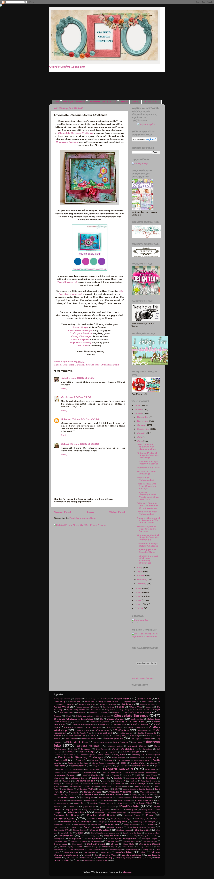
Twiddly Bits (105, 852)
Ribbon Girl (111, 824)
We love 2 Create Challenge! (146, 472)
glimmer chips (123, 766)
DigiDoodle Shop (101, 742)
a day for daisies (62, 699)
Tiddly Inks (147, 849)
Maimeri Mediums (119, 791)
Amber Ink (89, 702)
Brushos (81, 712)
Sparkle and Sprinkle (132, 833)
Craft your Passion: (81, 333)
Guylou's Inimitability (111, 772)
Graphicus (58, 772)
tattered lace (127, 847)
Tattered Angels (109, 847)
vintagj (88, 855)
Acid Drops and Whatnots (98, 699)
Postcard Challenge (117, 813)
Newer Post (62, 512)
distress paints (115, 746)
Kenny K (57, 784)
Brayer (156, 709)
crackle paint (120, 724)
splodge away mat (90, 836)
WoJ (78, 861)
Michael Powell (123, 798)
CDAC (68, 716)
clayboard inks (137, 719)
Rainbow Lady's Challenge (76, 821)
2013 (138, 592)
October (142, 425)
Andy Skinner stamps (108, 701)
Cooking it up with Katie (130, 721)
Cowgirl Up (103, 724)
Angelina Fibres (131, 702)
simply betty (66, 833)
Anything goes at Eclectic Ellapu (146, 550)
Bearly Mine (136, 707)
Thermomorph (132, 849)
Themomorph (116, 849)
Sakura (152, 824)
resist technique (80, 824)
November (143, 421)
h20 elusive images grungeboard (141, 772)
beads (120, 707)
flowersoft (81, 760)
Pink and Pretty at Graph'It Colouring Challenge (148, 455)
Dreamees (86, 749)
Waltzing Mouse (110, 855)
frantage (108, 760)
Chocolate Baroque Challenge (75, 133)
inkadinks (118, 778)
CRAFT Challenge (72, 727)
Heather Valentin (112, 775)
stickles (114, 844)
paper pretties (73, 810)
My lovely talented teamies (74, 102)
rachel (64, 378)
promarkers (64, 818)
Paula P (117, 810)
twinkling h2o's (123, 852)
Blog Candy (124, 710)
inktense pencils (134, 778)
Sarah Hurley (91, 827)
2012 (138, 596)
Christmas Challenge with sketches (73, 719)
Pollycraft (99, 813)
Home (56, 102)
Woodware (88, 861)
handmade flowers (64, 775)
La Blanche (118, 784)
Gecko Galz (137, 763)
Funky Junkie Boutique (78, 763)
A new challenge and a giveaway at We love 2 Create (148, 520)
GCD (123, 763)
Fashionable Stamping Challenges (80, 757)
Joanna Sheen (85, 780)
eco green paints (109, 752)
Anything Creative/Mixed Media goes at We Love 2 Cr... (148, 496)
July (140, 437)
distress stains (137, 746)
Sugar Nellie (128, 844)
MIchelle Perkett (143, 797)
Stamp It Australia (148, 836)
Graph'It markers (110, 365)
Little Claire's (67, 789)
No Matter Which (144, 803)
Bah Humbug (108, 707)
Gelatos (153, 763)
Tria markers (89, 852)
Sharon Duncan (79, 830)
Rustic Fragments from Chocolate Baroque (146, 486)
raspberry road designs (144, 822)
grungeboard (73, 772)
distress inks (92, 365)
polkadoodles (75, 812)
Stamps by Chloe (131, 841)
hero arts (127, 775)
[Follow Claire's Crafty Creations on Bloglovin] (144, 141)
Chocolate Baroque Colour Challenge (147, 462)
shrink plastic (142, 830)
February (142, 579)
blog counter (135, 623)
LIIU (128, 786)
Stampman (96, 841)
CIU (101, 719)
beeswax (150, 707)
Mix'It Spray (60, 800)
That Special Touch (144, 847)
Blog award (110, 710)
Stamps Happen (150, 841)
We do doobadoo (132, 855)
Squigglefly (132, 836)
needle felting (80, 803)
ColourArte (80, 722)
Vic (62, 397)
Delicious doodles (90, 738)
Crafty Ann (122, 730)
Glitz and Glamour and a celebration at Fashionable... (147, 505)
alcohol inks (144, 699)
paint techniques (107, 807)
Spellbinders (65, 835)
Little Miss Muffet (86, 789)
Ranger (101, 822)
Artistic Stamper (108, 704)
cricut (92, 736)
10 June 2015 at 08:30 (84, 444)
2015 (139, 413)
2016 (139, 409)
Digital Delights (120, 742)
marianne (74, 795)
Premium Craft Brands (101, 815)
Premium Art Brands (66, 815)
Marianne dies (90, 794)
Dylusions (147, 749)
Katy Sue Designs (149, 781)
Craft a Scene (139, 724)
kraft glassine (72, 784)
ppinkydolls (136, 813)
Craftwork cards (101, 730)
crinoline (104, 736)
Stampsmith (77, 844)
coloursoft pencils (100, 722)
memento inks (65, 797)
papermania (105, 810)
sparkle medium (152, 833)
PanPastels (129, 806)
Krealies (86, 784)
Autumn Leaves (82, 707)
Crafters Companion (136, 727)
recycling (58, 824)
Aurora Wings (61, 707)
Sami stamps (60, 827)
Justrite (106, 781)
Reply (64, 388)
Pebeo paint (131, 810)
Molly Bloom (107, 800)
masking (133, 795)
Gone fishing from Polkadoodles (147, 512)
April (140, 571)
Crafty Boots (142, 730)
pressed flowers (132, 815)
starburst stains (96, 844)
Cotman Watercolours (82, 724)
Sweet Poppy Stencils (71, 847)
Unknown (66, 419)
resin (68, 824)
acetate (78, 699)
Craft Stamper (93, 727)
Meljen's (145, 795)
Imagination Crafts (78, 778)
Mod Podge (91, 800)
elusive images (131, 752)
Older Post (117, 512)
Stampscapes (60, 844)
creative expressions (75, 736)
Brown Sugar (80, 327)
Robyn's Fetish (130, 824)
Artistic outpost (87, 704)
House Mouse (151, 775)
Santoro (75, 827)
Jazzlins (66, 781)
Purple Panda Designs (121, 819)
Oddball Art (72, 807)
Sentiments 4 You (62, 830)
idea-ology (59, 778)
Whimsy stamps (125, 858)
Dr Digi (74, 749)
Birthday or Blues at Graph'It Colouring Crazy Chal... (148, 537)
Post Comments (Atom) (82, 518)
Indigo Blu (98, 777)
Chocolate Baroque (67, 142)
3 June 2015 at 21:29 (81, 378)
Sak (142, 824)
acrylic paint (121, 698)
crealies (57, 736)
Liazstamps (106, 786)
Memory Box (88, 797)
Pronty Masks (96, 819)
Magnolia (73, 792)
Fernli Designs (118, 758)
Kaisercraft (120, 781)
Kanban (133, 781)
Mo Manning (76, 800)
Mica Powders (105, 797)
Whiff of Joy (105, 857)
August (141, 433)
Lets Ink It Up (92, 786)
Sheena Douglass (99, 830)
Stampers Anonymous (123, 838)
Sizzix (79, 832)
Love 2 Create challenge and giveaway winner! (147, 446)
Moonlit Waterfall (67, 282)
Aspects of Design (148, 704)
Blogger (127, 872)
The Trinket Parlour (97, 849)
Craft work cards (114, 727)
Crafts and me (82, 730)
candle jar (105, 712)
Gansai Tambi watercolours (104, 763)
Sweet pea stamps (149, 844)
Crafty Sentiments (147, 733)
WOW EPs (101, 860)
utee (143, 852)
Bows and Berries (141, 710)
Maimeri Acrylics (91, 792)
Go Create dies (92, 769)
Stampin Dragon (149, 839)
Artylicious (127, 704)
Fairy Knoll (120, 754)
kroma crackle (100, 784)
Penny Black (147, 810)
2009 (139, 608)
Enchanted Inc (70, 755)
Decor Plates (70, 738)
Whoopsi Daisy (145, 858)
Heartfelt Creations (91, 775)
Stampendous (95, 838)
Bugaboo (93, 712)
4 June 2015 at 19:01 (78, 397)
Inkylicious (151, 778)
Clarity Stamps (115, 719)
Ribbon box (96, 824)
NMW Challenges (124, 803)
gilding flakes (78, 765)
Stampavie (59, 838)
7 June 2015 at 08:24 (85, 419)
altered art (75, 702)
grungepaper (90, 772)
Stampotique (112, 841)
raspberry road (118, 821)
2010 (139, 604)
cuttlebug (134, 736)
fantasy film (154, 754)
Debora (65, 444)
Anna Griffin (147, 702)
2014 (138, 588)
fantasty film (138, 754)
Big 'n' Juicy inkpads (77, 710)
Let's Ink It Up (75, 786)
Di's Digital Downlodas (142, 738)
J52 (56, 781)
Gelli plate (59, 765)
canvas (116, 712)
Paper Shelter (90, 810)
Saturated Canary (114, 827)
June (140, 441)
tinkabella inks (71, 852)
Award (96, 707)
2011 (138, 600)
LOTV (115, 789)
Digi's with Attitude (77, 742)
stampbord (75, 838)
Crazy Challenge (81, 336)
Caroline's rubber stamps (137, 712)
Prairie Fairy (150, 813)
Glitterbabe (77, 769)
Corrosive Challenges (80, 330)
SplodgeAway (111, 836)
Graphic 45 (150, 769)
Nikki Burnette (107, 803)
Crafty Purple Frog (82, 733)
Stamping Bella (60, 841)
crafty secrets (126, 733)
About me (135, 102)
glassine (109, 766)
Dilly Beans (137, 742)
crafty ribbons (103, 733)
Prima (149, 815)
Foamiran (94, 760)
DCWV (147, 736)
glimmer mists (140, 765)
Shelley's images (123, 830)
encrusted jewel (87, 755)
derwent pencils (113, 738)
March (141, 575)
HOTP (137, 775)
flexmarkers (135, 758)
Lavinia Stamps (137, 783)
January (142, 583)
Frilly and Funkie (141, 760)
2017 (138, 405)
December (143, 417)
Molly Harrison (124, 800)
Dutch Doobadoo (123, 748)
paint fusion (89, 807)
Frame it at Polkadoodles (145, 478)
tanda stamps (92, 847)
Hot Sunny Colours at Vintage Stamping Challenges (147, 559)
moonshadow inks (144, 800)
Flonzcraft (60, 760)
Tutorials (124, 102)
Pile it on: (83, 345)
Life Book (119, 786)
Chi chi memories (83, 716)
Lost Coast (104, 789)
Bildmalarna (96, 710)
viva (96, 855)
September (143, 429)
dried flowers (102, 749)
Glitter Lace (62, 769)
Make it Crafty (60, 795)
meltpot (156, 795)
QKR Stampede (142, 819)
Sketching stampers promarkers (105, 833)
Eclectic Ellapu (86, 752)
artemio (70, 704)
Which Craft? (87, 858)
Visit (142, 678)
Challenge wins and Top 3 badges (102, 102)
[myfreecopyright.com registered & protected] (146, 636)
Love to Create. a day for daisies (137, 789)
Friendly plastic (123, 760)
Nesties (93, 803)
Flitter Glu (151, 757)
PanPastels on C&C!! (148, 467)
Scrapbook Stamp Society (141, 827)
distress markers (88, 745)
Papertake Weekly (80, 342)
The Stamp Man (77, 849)
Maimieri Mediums (148, 792)
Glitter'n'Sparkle (80, 339)
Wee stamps (72, 858)
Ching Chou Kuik (103, 716)
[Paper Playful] (146, 124)
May (140, 567)
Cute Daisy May (119, 736)
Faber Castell (104, 755)
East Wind (69, 752)
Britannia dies (66, 712)
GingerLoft (97, 766)
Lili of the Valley (141, 786)
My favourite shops (151, 102)
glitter (157, 766)
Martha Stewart (114, 794)
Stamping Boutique (79, 841)
